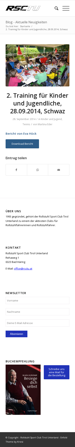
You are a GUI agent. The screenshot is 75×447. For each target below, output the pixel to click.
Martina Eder (45, 124)
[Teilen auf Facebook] (16, 169)
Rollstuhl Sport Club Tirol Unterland (39, 437)
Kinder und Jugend (51, 119)
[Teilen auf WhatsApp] (37, 169)
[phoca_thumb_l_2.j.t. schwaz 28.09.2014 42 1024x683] (37, 65)
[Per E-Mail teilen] (58, 169)
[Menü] (63, 8)
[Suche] (54, 8)
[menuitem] (54, 8)
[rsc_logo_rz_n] (31, 8)
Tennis (26, 124)
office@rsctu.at (23, 268)
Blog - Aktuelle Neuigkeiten (26, 22)
